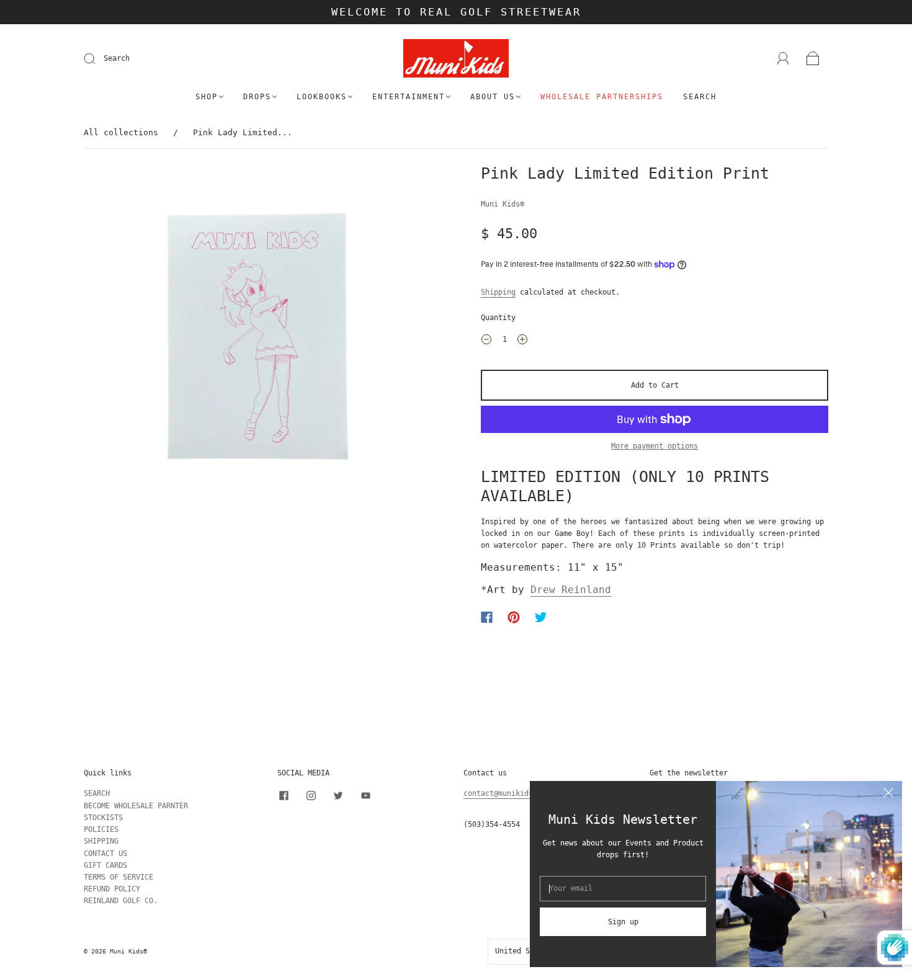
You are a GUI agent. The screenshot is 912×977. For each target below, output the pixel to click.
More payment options (654, 446)
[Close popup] (888, 794)
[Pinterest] (513, 617)
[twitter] (338, 795)
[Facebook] (486, 617)
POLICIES (101, 829)
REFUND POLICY (112, 889)
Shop (206, 96)
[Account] (783, 58)
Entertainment (408, 96)
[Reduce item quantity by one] (486, 341)
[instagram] (310, 795)
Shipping (498, 292)
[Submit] (97, 59)
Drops (257, 96)
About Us (492, 96)
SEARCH (97, 793)
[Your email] (623, 888)
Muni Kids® (502, 204)
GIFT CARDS (105, 865)
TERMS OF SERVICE (118, 877)
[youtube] (365, 795)
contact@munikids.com (506, 793)
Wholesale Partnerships (601, 96)
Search (117, 58)
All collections (121, 132)
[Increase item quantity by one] (522, 341)
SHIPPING (101, 841)
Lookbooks (322, 96)
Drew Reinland (570, 590)
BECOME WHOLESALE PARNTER (136, 805)
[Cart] (813, 59)
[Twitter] (541, 617)
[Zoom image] (257, 339)
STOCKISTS (103, 817)
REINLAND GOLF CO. (121, 900)
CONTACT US (105, 853)
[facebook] (283, 795)
